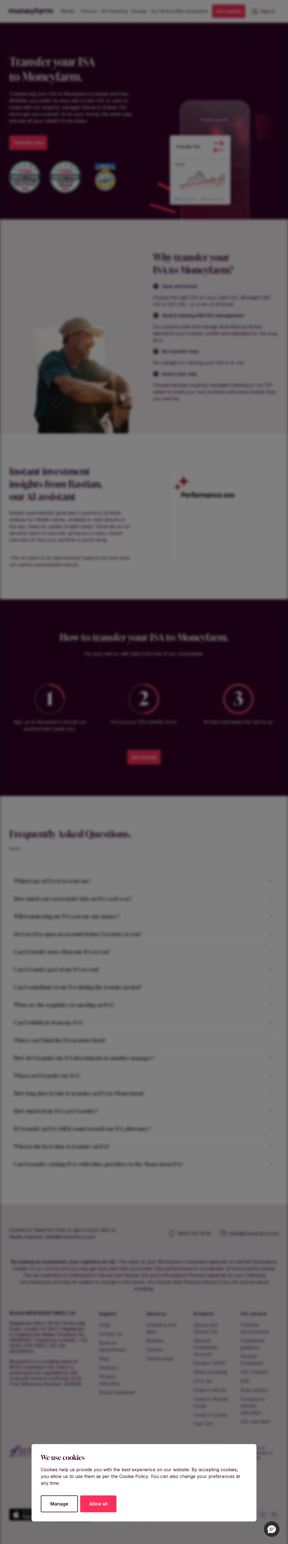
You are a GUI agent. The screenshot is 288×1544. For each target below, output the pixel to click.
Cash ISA (203, 1424)
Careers (154, 1349)
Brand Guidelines (117, 1392)
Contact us (110, 1334)
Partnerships (160, 1358)
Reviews (155, 1340)
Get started (228, 11)
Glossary (108, 1367)
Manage (59, 1504)
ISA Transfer (254, 1372)
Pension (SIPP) (210, 1363)
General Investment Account (205, 1347)
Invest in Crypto (211, 1415)
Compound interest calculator (252, 1405)
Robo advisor (254, 1390)
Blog (104, 1358)
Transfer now (28, 142)
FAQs (104, 1325)
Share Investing (210, 1372)
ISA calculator (255, 1421)
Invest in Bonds (210, 1390)
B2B (244, 1381)
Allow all (98, 1504)
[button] (272, 1529)
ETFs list (203, 1381)
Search (15, 848)
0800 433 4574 (194, 1233)
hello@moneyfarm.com (70, 1237)
